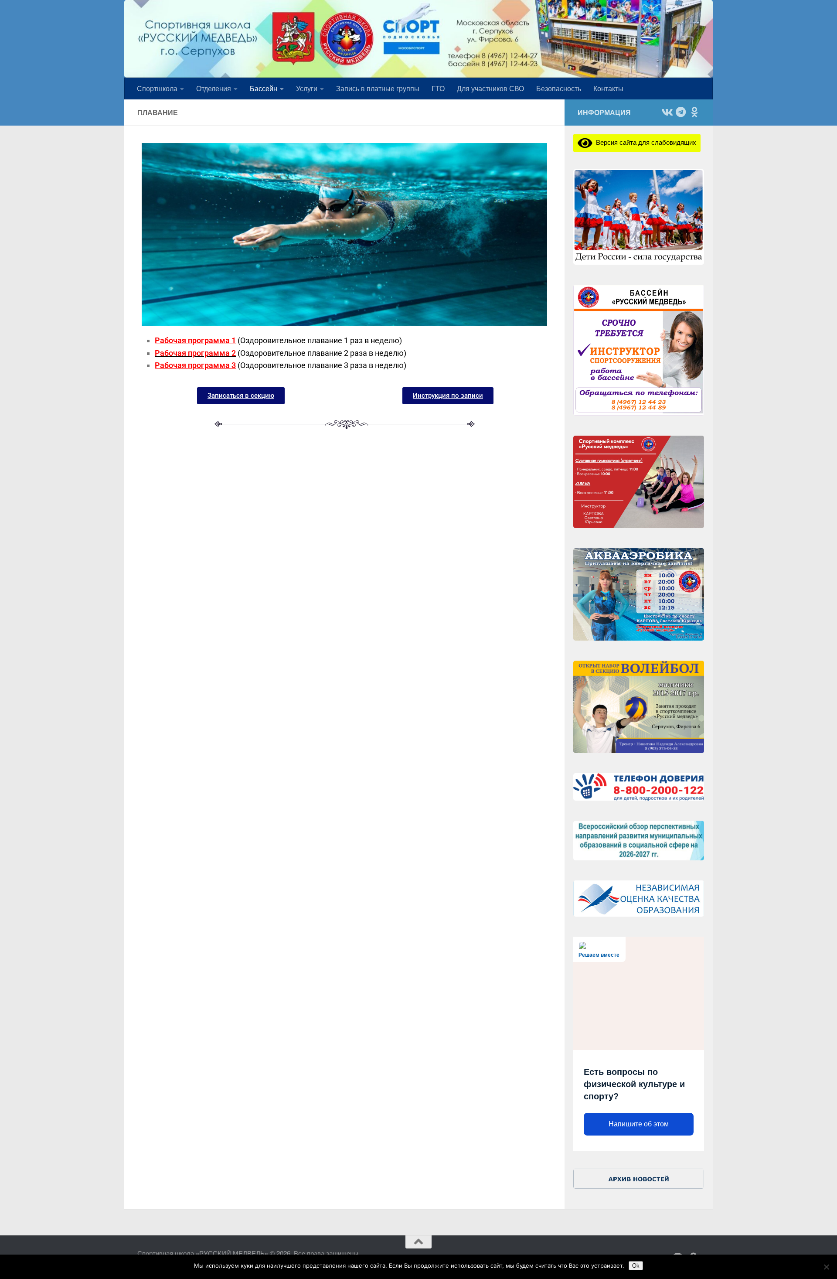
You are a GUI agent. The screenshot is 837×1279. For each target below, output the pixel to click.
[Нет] (826, 1266)
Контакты (608, 88)
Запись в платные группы (377, 88)
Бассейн (263, 88)
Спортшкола (157, 88)
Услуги (306, 88)
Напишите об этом (639, 1124)
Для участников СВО (490, 88)
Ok (636, 1265)
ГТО (438, 88)
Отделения (213, 88)
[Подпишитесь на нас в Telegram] (680, 112)
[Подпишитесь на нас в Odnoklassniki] (694, 112)
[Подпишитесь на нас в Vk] (666, 112)
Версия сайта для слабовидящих (644, 142)
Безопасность (558, 88)
